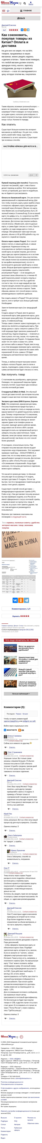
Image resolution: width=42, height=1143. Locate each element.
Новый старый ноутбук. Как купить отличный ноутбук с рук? (27, 672)
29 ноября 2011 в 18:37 (14, 784)
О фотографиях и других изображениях (15, 1088)
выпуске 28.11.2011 (26, 630)
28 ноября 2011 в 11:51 (14, 911)
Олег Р (6, 868)
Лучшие (25, 714)
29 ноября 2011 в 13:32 (11, 756)
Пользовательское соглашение (12, 1084)
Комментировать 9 (21, 608)
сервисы (10, 523)
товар (20, 525)
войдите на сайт (29, 721)
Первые (18, 714)
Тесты (3, 1128)
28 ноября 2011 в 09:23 (11, 871)
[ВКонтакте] (22, 29)
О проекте (17, 1118)
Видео (3, 1138)
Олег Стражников (15, 752)
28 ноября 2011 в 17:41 (14, 854)
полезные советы (22, 523)
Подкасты (4, 1134)
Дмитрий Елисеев (14, 780)
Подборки (4, 1121)
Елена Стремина (14, 736)
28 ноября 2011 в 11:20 (11, 839)
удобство (35, 523)
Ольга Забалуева (15, 835)
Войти (31, 4)
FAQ (15, 1121)
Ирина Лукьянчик (18, 850)
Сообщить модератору (16, 741)
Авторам (17, 1124)
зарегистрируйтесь (11, 721)
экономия (28, 525)
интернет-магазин (10, 525)
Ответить (12, 747)
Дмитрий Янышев (15, 934)
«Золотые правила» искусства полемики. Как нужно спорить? (28, 684)
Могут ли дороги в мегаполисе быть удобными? (26, 648)
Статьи (3, 1124)
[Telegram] (28, 29)
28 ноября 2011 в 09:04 (11, 937)
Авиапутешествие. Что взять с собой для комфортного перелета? (28, 660)
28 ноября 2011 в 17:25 (11, 817)
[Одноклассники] (25, 29)
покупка (5, 528)
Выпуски (4, 1118)
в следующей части (18, 517)
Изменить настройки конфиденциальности (16, 1111)
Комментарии (6, 1131)
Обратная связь (33, 1123)
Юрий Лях (8, 814)
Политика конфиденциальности (12, 1082)
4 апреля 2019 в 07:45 (11, 739)
